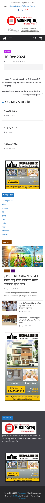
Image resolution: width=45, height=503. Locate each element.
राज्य (3, 219)
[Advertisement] (24, 67)
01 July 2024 (10, 127)
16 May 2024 (10, 144)
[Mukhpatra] (4, 38)
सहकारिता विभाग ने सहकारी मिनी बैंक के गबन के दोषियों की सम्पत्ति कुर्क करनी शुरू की (21, 93)
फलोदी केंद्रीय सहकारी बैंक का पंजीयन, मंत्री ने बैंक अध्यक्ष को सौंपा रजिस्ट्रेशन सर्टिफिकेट (30, 305)
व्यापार (3, 227)
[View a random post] (40, 38)
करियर (4, 204)
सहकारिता (5, 234)
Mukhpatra (22, 289)
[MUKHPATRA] (19, 423)
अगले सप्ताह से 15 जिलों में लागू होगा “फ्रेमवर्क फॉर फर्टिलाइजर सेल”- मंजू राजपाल (29, 320)
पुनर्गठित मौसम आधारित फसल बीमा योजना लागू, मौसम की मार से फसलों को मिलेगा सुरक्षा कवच (21, 280)
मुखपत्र (4, 216)
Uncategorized (7, 200)
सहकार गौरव (7, 51)
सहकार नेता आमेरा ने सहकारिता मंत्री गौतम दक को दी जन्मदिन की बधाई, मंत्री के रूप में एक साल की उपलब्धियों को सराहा (23, 82)
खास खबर (5, 208)
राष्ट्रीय (4, 223)
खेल (3, 212)
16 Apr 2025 (10, 110)
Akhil (23, 62)
